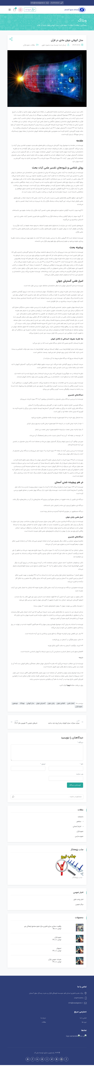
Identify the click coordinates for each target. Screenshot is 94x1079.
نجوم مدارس (79, 836)
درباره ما (43, 1018)
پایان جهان (51, 703)
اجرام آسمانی (77, 826)
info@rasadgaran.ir (38, 3)
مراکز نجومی (79, 904)
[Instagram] (47, 1059)
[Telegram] (57, 1059)
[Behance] (37, 1059)
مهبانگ (22, 703)
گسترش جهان (40, 703)
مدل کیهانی (30, 703)
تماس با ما (83, 1018)
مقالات (33, 45)
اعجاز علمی (70, 703)
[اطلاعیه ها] (20, 9)
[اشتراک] (10, 39)
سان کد (36, 1052)
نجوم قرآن (26, 45)
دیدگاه (80, 742)
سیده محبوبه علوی (48, 45)
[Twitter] (52, 1059)
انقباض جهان (61, 703)
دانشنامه (80, 816)
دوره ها (84, 1022)
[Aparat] (61, 1059)
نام (81, 764)
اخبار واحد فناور (78, 899)
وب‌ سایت (79, 774)
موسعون (15, 703)
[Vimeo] (42, 1059)
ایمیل (42, 764)
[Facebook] (66, 1059)
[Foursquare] (32, 1059)
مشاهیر (78, 821)
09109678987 (55, 3)
